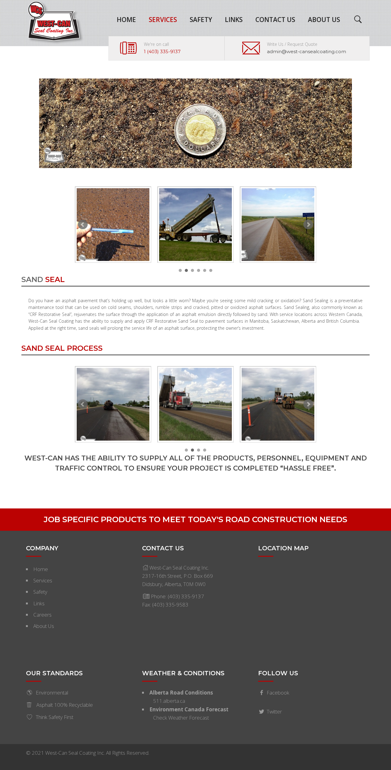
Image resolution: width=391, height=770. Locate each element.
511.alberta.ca (169, 700)
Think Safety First (54, 717)
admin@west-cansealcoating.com (306, 51)
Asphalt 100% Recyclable (64, 704)
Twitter (274, 711)
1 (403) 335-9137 (162, 51)
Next (308, 224)
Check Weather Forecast (181, 717)
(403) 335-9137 (186, 596)
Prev (83, 224)
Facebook (278, 692)
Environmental (52, 692)
